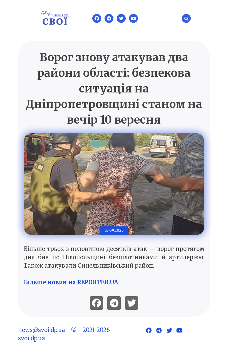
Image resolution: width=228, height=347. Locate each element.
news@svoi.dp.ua (41, 329)
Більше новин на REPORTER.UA (71, 282)
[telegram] (114, 303)
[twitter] (131, 303)
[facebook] (96, 303)
